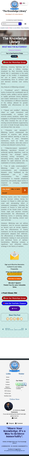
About (7, 379)
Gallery (8, 382)
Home (7, 377)
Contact (8, 384)
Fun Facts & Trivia (16, 53)
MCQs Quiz (8, 393)
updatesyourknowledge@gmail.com (15, 450)
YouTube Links (7, 396)
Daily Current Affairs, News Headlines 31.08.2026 (15, 28)
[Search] (20, 24)
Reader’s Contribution (7, 387)
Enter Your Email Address (14, 272)
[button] (25, 24)
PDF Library (8, 391)
